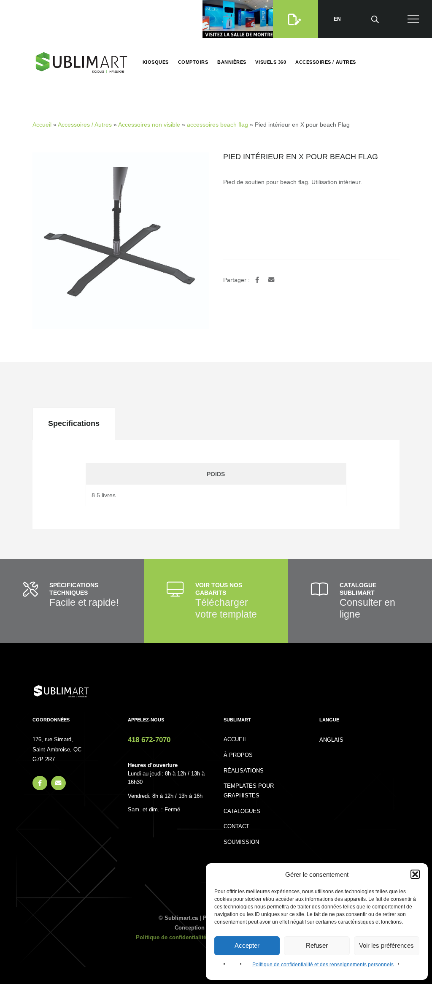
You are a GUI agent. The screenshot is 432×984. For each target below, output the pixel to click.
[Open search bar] (375, 19)
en (337, 19)
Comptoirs (193, 62)
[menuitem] (331, 740)
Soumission (241, 842)
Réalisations (244, 771)
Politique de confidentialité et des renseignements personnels (323, 965)
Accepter (247, 945)
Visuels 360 (270, 62)
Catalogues (242, 811)
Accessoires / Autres (325, 62)
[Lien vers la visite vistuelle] (239, 19)
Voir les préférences (386, 945)
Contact (236, 826)
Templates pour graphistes (249, 791)
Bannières (231, 62)
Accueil (41, 124)
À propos (238, 755)
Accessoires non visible (149, 124)
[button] (415, 874)
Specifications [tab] (74, 423)
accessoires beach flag (217, 124)
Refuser (317, 945)
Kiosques (156, 62)
